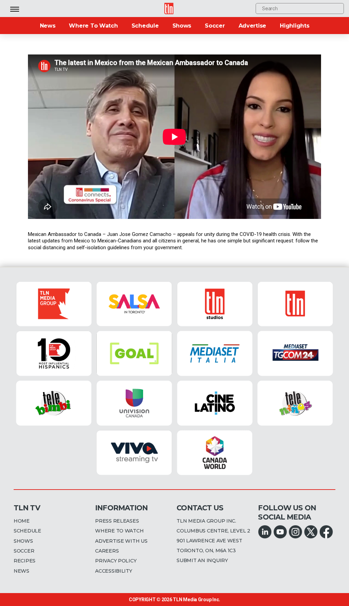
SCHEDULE (27, 531)
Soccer (215, 25)
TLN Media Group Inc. (196, 599)
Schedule (145, 25)
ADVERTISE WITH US (121, 541)
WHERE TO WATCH (119, 531)
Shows (182, 25)
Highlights (294, 25)
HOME (22, 521)
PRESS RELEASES (117, 521)
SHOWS (23, 541)
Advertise (253, 25)
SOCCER (24, 551)
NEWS (21, 571)
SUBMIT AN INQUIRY (202, 560)
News (48, 25)
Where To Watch (93, 25)
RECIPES (24, 561)
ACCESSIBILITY (113, 571)
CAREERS (107, 551)
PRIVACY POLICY (115, 561)
